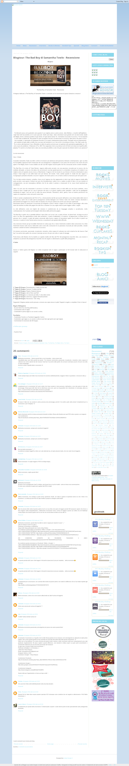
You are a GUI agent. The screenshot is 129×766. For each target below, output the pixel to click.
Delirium (101, 408)
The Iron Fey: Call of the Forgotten (101, 462)
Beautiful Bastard (96, 415)
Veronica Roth (95, 384)
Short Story (103, 394)
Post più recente (18, 744)
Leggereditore (95, 379)
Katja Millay (100, 403)
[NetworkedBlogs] (102, 299)
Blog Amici (85, 46)
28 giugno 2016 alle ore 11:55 (34, 399)
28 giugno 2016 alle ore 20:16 (32, 625)
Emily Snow (94, 440)
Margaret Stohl (108, 403)
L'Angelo (95, 421)
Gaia (19, 356)
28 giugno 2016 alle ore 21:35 (31, 681)
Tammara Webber (103, 425)
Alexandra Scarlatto (24, 469)
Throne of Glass (107, 383)
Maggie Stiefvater (96, 383)
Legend (110, 393)
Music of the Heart (109, 448)
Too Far (100, 396)
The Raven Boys (108, 398)
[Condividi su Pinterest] (41, 341)
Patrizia (20, 681)
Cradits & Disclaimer (106, 46)
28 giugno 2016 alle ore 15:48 (38, 469)
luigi (19, 614)
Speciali (76, 46)
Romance (36, 343)
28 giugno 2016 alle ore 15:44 (34, 459)
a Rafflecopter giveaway (20, 326)
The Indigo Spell (110, 460)
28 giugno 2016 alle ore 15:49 (32, 480)
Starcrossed (103, 406)
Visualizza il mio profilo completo (101, 267)
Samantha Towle (43, 343)
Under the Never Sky (107, 428)
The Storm (66, 343)
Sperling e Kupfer (100, 366)
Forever (94, 398)
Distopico (105, 364)
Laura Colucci (22, 704)
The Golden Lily (100, 460)
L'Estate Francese (106, 445)
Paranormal (99, 362)
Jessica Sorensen (99, 386)
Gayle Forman (107, 379)
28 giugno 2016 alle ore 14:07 (34, 447)
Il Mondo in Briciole (99, 443)
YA (107, 354)
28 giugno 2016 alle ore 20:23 (32, 635)
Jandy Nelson (97, 410)
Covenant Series (96, 388)
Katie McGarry (96, 378)
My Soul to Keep (97, 450)
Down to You (111, 437)
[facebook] (93, 70)
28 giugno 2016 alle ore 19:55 (31, 593)
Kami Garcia (106, 401)
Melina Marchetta (104, 421)
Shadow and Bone (99, 411)
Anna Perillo (21, 399)
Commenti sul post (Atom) (26, 747)
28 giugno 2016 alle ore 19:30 (32, 579)
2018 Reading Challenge (103, 585)
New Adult (95, 355)
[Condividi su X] (37, 341)
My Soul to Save (107, 450)
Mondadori (111, 366)
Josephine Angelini (96, 401)
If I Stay (95, 393)
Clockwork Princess (107, 416)
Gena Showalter (110, 408)
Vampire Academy (96, 413)
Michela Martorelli (23, 412)
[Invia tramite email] (34, 341)
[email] (97, 73)
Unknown (20, 426)
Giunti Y (112, 384)
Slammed (94, 406)
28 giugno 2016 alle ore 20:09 (29, 614)
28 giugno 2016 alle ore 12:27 (37, 412)
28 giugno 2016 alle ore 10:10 (30, 356)
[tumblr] (97, 75)
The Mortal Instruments (97, 391)
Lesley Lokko (105, 447)
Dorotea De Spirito (101, 437)
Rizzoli (109, 369)
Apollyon (101, 433)
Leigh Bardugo (107, 381)
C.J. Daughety (105, 415)
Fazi (95, 369)
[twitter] (95, 70)
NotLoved (21, 480)
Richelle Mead (96, 381)
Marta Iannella (22, 494)
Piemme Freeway (99, 374)
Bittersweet (109, 433)
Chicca (20, 593)
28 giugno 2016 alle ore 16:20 (32, 506)
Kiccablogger (22, 384)
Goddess (110, 418)
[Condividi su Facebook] (39, 341)
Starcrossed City (103, 459)
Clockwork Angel (97, 416)
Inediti (94, 359)
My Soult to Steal (103, 452)
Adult (112, 364)
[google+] (93, 75)
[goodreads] (97, 70)
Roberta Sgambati (23, 373)
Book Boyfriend (96, 400)
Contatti (94, 46)
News (25, 46)
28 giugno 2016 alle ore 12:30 (32, 426)
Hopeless (94, 420)
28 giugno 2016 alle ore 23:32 (30, 692)
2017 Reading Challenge (103, 569)
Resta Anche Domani (108, 410)
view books (110, 533)
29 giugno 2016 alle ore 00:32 (35, 704)
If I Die (112, 442)
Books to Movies (54, 46)
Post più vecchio (82, 744)
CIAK (112, 415)
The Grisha (109, 389)
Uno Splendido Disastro (101, 467)
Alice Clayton (95, 394)
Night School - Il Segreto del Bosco (105, 455)
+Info (110, 765)
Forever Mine (96, 442)
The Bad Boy (51, 343)
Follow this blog (103, 302)
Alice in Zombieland (103, 432)
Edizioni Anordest (101, 418)
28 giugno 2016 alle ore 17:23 (34, 520)
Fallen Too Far (110, 440)
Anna (19, 692)
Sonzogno (109, 411)
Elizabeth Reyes (108, 438)
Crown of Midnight (107, 400)
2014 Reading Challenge (103, 519)
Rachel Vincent (106, 388)
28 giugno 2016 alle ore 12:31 (32, 436)
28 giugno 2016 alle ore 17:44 (32, 568)
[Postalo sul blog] (36, 341)
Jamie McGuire (109, 371)
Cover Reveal (109, 361)
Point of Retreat (97, 423)
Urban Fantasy (109, 355)
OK (114, 765)
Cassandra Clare (99, 368)
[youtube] (95, 75)
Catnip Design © (68, 758)
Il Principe (111, 420)
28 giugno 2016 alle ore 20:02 (32, 603)
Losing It (100, 398)
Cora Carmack (107, 378)
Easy (93, 418)
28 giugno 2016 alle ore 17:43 (32, 558)
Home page (50, 744)
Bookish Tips (66, 46)
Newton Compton (23, 343)
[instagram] (95, 73)
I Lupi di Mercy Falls (102, 420)
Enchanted (102, 440)
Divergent (104, 384)
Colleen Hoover (96, 371)
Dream (94, 438)
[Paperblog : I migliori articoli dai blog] (97, 341)
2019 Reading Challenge (103, 601)
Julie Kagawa (103, 393)
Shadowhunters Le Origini (105, 405)
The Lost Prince (104, 464)
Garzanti (102, 369)
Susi (100, 522)
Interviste (42, 46)
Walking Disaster (96, 430)
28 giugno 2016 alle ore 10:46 (37, 373)
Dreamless (100, 438)
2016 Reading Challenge (103, 552)
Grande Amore (105, 442)
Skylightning (21, 459)
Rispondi (20, 367)
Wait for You (107, 376)
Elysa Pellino (21, 520)
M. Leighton (100, 448)
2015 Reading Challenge (103, 536)
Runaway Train (96, 457)
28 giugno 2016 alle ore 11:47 (34, 384)
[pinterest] (93, 73)
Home (18, 46)
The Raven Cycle (109, 391)
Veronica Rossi (108, 413)
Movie (93, 405)
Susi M (96, 265)
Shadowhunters (109, 373)
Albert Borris (105, 430)
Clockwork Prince (96, 435)
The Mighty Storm (59, 343)
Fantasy (98, 361)
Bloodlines (101, 389)
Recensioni (33, 46)
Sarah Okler (105, 457)
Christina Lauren (108, 396)
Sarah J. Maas (98, 373)
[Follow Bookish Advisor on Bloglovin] (100, 287)
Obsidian (112, 421)
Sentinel (105, 423)
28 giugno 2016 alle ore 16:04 (35, 494)
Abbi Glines (110, 368)
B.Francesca (21, 447)
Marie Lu (109, 386)
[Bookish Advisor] (103, 94)
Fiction (112, 359)
